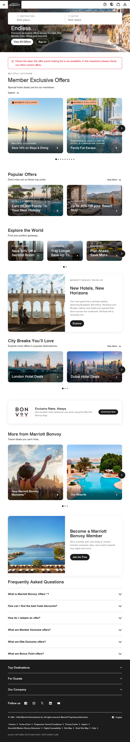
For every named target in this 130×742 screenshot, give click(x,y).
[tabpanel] (65, 18)
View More (112, 179)
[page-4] (62, 159)
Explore (11, 92)
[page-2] (58, 159)
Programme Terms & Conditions (48, 724)
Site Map (68, 728)
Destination (27, 16)
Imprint (84, 724)
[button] (36, 18)
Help (94, 728)
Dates (74, 16)
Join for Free (80, 557)
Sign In (42, 41)
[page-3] (60, 159)
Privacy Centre (71, 724)
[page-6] (67, 159)
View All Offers (22, 41)
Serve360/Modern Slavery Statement (24, 728)
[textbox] (36, 19)
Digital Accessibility (52, 728)
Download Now (108, 411)
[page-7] (69, 159)
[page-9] (73, 159)
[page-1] (56, 159)
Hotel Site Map (81, 728)
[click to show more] (121, 128)
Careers (12, 724)
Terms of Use (24, 724)
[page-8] (71, 159)
